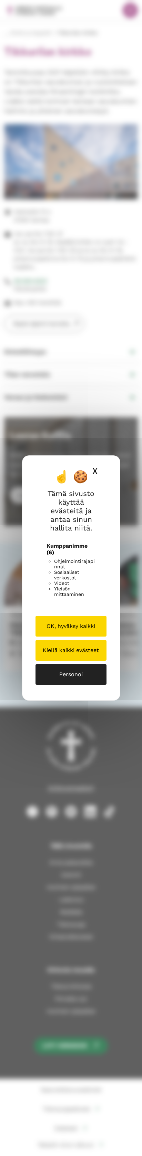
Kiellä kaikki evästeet (71, 650)
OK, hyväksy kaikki (71, 626)
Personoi (71, 674)
